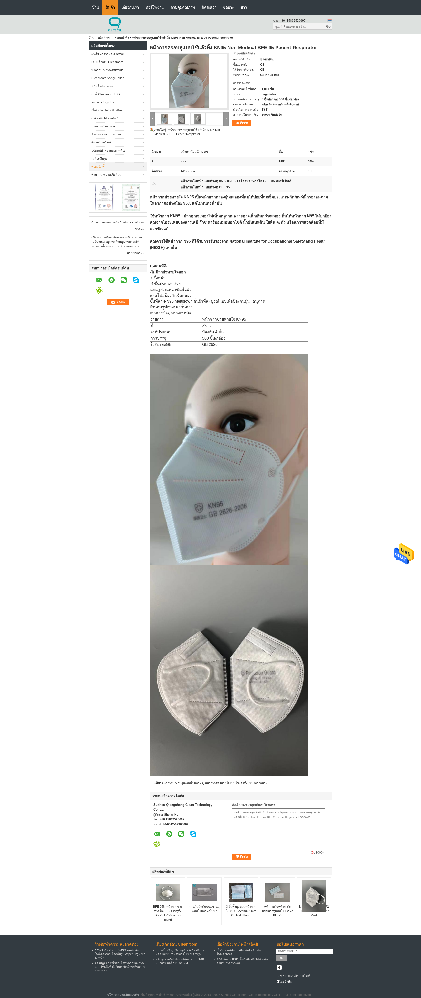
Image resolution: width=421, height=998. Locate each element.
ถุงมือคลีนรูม (99, 158)
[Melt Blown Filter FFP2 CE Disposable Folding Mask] (314, 896)
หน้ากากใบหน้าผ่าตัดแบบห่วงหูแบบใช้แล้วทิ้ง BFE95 (277, 911)
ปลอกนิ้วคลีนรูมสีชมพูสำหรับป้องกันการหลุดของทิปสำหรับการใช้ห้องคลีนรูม (180, 952)
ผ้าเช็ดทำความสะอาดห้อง (107, 54)
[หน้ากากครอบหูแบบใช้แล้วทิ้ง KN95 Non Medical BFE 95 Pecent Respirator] (189, 81)
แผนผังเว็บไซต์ (299, 976)
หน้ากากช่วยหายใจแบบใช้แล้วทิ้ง (226, 783)
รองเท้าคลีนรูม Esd (103, 102)
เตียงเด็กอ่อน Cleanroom (107, 62)
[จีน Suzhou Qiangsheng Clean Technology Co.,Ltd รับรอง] (104, 197)
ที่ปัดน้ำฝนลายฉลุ (102, 86)
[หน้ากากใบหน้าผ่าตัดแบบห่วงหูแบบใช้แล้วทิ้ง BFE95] (277, 892)
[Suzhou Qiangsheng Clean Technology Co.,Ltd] (115, 24)
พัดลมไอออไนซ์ (101, 142)
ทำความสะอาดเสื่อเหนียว (107, 70)
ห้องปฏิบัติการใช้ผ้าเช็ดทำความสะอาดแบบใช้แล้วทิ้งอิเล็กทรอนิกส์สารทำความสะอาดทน (120, 966)
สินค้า (110, 7)
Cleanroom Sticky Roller (107, 78)
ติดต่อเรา (209, 7)
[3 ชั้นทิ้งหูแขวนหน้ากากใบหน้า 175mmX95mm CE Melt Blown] (241, 892)
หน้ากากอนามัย (259, 783)
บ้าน (95, 7)
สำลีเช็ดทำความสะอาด (106, 134)
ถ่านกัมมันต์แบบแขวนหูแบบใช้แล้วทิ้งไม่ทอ (204, 909)
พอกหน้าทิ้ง (122, 37)
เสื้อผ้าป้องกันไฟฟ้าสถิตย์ (107, 110)
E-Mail (281, 976)
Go (328, 26)
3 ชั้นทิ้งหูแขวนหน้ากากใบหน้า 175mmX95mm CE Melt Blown (241, 911)
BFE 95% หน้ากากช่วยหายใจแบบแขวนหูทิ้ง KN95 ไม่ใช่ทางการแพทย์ (167, 913)
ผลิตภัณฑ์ (104, 37)
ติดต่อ (244, 123)
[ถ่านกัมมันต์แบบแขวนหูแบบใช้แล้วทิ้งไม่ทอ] (204, 892)
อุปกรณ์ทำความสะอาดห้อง (108, 150)
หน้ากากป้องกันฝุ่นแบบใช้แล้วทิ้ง (182, 783)
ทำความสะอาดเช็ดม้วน (106, 174)
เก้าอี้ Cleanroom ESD (105, 94)
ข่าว (243, 7)
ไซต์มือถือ (285, 982)
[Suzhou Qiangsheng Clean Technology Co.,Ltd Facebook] (279, 968)
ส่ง (282, 958)
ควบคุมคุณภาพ (183, 7)
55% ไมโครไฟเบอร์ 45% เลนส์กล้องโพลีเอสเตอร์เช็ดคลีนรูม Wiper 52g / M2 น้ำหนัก (120, 954)
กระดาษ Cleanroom (104, 126)
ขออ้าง (228, 7)
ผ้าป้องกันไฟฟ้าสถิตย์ (104, 118)
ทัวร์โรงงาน (155, 7)
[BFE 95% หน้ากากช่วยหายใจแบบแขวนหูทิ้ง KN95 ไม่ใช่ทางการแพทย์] (168, 892)
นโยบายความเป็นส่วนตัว (123, 995)
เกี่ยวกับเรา (130, 7)
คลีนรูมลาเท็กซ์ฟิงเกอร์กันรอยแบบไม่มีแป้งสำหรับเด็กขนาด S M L (180, 961)
